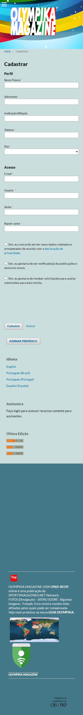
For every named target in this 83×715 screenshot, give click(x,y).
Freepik (27, 604)
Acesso (30, 326)
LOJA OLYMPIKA (61, 612)
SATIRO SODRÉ (47, 599)
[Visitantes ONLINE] (34, 641)
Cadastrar (13, 326)
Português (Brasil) (18, 373)
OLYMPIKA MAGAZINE (25, 587)
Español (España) (17, 386)
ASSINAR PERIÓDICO (23, 341)
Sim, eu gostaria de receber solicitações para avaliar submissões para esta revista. (40, 280)
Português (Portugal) (20, 379)
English (11, 366)
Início (7, 51)
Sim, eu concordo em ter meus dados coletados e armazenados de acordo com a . (38, 249)
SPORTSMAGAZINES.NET (27, 595)
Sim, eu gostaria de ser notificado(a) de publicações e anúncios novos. (40, 266)
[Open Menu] (4, 4)
